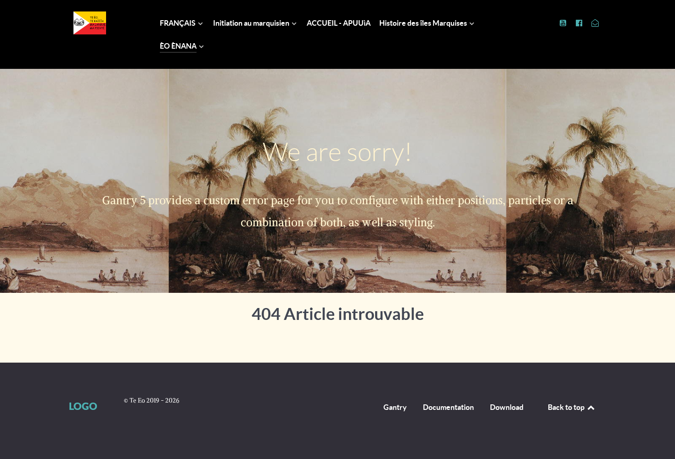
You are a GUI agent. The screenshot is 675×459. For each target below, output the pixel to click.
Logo (83, 406)
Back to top (567, 407)
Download (506, 407)
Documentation (448, 407)
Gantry (395, 407)
